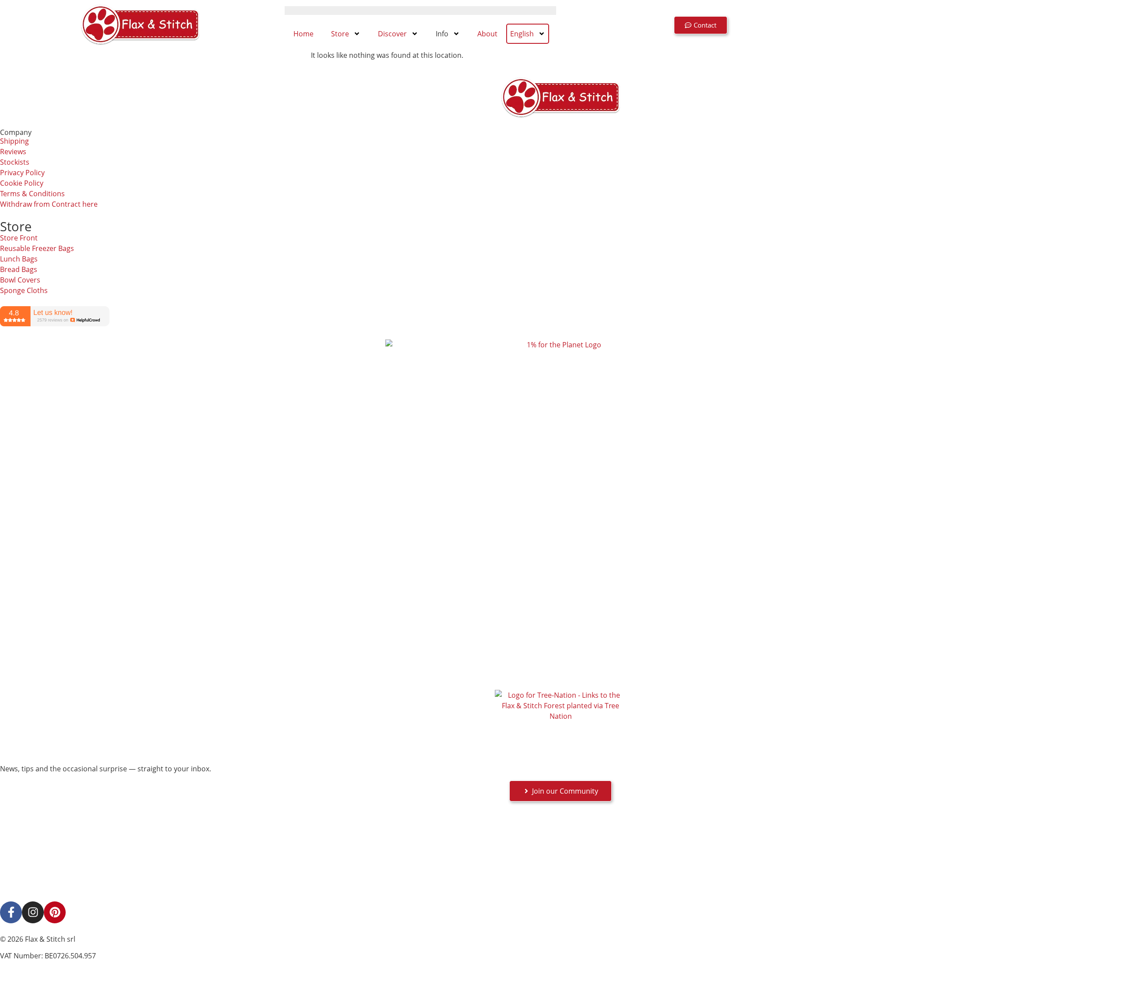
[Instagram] (33, 912)
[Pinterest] (55, 912)
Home (303, 34)
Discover (392, 34)
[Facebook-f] (11, 912)
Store (340, 34)
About (487, 34)
